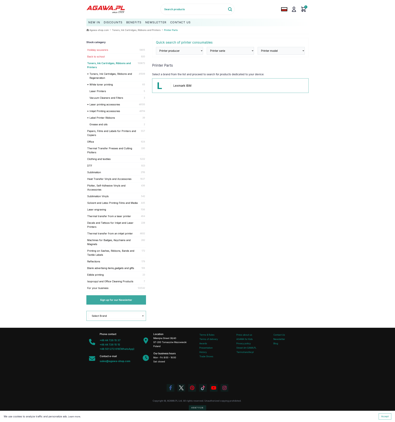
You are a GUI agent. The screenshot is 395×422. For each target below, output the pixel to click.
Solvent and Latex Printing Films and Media (112, 202)
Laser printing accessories (104, 104)
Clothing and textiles (99, 159)
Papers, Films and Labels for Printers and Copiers (111, 133)
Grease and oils (98, 124)
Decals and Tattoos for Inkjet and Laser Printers (110, 224)
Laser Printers (97, 91)
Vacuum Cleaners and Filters (106, 97)
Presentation (206, 347)
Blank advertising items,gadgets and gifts (110, 268)
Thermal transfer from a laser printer (109, 216)
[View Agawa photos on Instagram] (224, 388)
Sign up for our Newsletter (116, 299)
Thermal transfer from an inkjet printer (110, 233)
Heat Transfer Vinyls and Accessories (109, 178)
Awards (203, 343)
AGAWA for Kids (244, 339)
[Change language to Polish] (284, 9)
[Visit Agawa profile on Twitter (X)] (181, 388)
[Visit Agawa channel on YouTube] (214, 388)
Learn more (74, 416)
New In (94, 22)
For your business (97, 288)
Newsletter (155, 22)
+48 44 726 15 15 (110, 344)
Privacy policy (243, 343)
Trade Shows (206, 356)
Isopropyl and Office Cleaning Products (110, 281)
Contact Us (180, 22)
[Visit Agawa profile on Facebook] (170, 388)
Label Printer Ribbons (102, 117)
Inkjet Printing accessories (104, 111)
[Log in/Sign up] (293, 9)
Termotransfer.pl (245, 352)
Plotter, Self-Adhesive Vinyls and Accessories (106, 187)
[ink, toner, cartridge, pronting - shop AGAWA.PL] (123, 9)
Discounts (113, 22)
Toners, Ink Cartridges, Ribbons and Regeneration (110, 75)
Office (90, 141)
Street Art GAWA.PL (246, 347)
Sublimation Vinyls (98, 196)
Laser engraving (96, 209)
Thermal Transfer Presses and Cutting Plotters (109, 150)
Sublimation (94, 172)
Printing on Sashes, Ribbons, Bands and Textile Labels (110, 252)
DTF (89, 165)
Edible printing (95, 274)
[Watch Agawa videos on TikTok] (203, 388)
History (203, 352)
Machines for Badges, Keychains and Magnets (109, 242)
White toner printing (101, 84)
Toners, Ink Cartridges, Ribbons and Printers (109, 65)
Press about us (244, 334)
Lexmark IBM (182, 85)
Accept (385, 416)
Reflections (93, 261)
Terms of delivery (208, 339)
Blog (275, 343)
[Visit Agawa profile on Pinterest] (192, 388)
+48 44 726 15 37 (110, 340)
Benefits (133, 22)
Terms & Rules (206, 334)
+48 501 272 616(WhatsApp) (117, 348)
